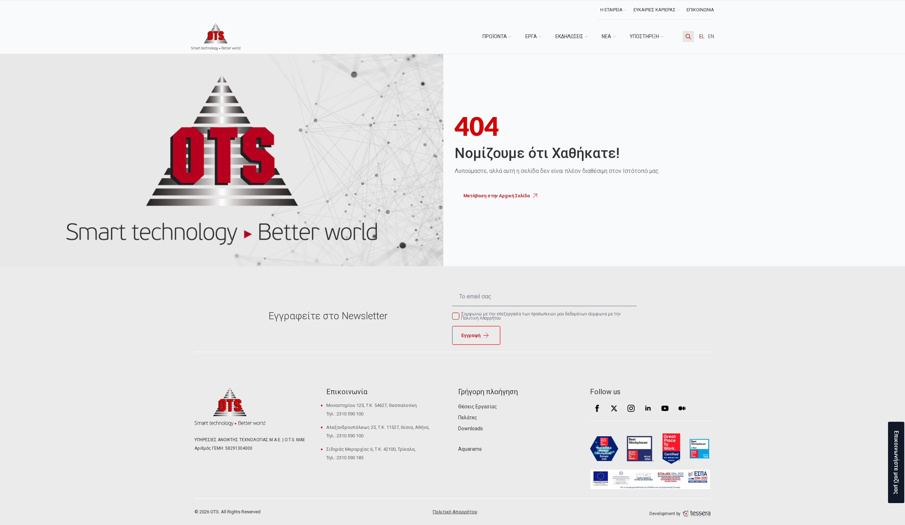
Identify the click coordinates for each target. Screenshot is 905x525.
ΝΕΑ (606, 36)
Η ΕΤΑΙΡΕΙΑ (611, 9)
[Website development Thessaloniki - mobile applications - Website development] (696, 513)
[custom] (682, 408)
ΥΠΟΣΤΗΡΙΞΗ (644, 36)
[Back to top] (17, 507)
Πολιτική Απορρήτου (455, 511)
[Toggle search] (688, 36)
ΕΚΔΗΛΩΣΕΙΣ (569, 36)
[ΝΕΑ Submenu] (617, 36)
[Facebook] (597, 408)
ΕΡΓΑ (531, 36)
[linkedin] (648, 408)
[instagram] (631, 408)
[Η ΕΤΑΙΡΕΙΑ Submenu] (626, 9)
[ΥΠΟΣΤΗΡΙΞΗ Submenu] (664, 36)
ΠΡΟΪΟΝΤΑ (495, 36)
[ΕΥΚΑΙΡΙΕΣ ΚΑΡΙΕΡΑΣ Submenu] (679, 9)
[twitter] (614, 408)
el (702, 36)
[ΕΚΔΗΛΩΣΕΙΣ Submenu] (589, 36)
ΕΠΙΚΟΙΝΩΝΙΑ (700, 9)
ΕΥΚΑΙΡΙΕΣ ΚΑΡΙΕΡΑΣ (655, 9)
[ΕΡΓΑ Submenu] (542, 36)
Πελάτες (467, 417)
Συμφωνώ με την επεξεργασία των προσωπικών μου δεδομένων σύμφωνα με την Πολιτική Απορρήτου (541, 316)
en (711, 36)
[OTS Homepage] (215, 36)
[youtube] (665, 408)
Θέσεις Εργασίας (477, 406)
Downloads (470, 428)
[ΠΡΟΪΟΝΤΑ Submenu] (512, 36)
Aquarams (470, 449)
